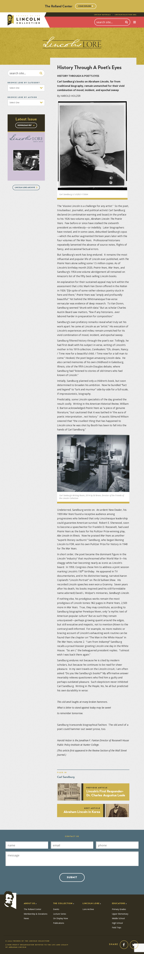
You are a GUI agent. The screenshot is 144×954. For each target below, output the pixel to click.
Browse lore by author (22, 97)
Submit (72, 877)
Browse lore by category (24, 83)
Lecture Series (59, 914)
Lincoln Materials (102, 14)
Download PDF (25, 125)
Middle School (118, 918)
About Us (29, 903)
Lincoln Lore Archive (25, 187)
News (26, 918)
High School (117, 923)
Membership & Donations (35, 914)
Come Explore (84, 6)
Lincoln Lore (91, 903)
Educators (118, 903)
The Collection (63, 903)
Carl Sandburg (65, 777)
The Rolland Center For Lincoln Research (24, 19)
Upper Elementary (120, 914)
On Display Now (60, 918)
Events (56, 909)
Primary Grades (119, 909)
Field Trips (116, 927)
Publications (58, 923)
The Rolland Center (32, 909)
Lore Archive (88, 909)
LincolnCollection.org (125, 14)
